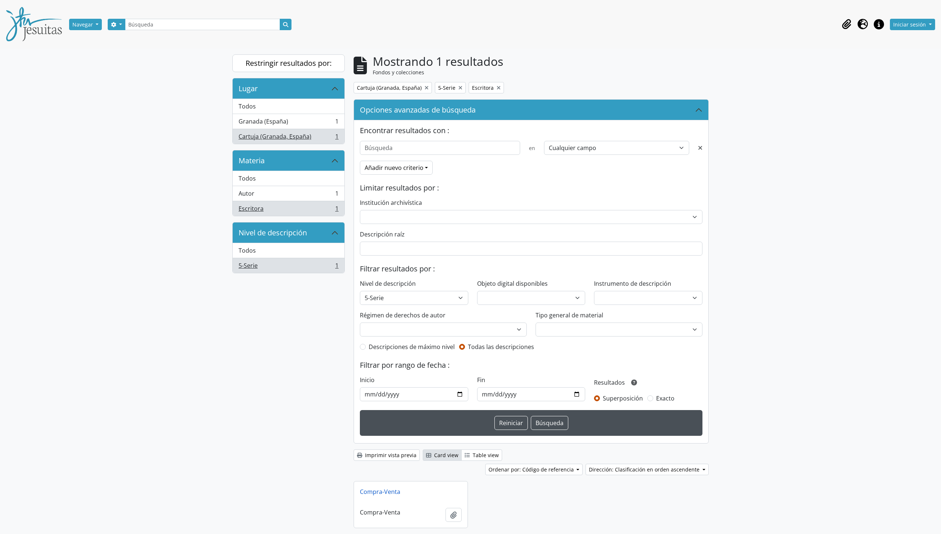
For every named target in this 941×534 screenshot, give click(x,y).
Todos (247, 106)
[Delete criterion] (700, 147)
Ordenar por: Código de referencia (532, 469)
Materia (252, 160)
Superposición (623, 398)
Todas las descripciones (501, 347)
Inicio (367, 380)
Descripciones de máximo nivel (412, 347)
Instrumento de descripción (632, 284)
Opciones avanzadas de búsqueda (418, 110)
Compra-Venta (380, 492)
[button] (846, 24)
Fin (481, 380)
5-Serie (288, 267)
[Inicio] (36, 24)
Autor (288, 195)
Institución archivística (391, 203)
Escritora (288, 210)
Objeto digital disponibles (512, 284)
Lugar (248, 88)
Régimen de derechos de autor (403, 315)
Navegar (83, 24)
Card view (445, 455)
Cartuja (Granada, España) (288, 138)
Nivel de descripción (273, 233)
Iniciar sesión (910, 24)
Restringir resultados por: (289, 63)
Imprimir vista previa (390, 455)
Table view (485, 455)
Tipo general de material (569, 315)
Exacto (665, 398)
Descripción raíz (382, 234)
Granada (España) (288, 123)
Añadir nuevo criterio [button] (394, 168)
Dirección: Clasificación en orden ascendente (645, 469)
